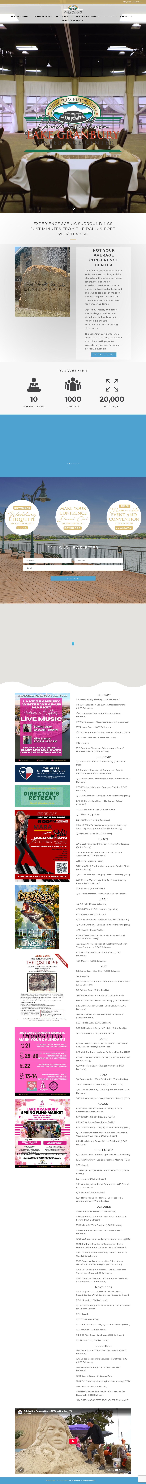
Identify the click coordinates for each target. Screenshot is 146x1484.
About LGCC (63, 17)
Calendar (126, 17)
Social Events (20, 17)
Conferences (42, 17)
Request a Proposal (133, 2)
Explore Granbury (87, 17)
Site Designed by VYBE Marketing (82, 1480)
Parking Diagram (104, 354)
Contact (109, 17)
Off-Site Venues (71, 21)
